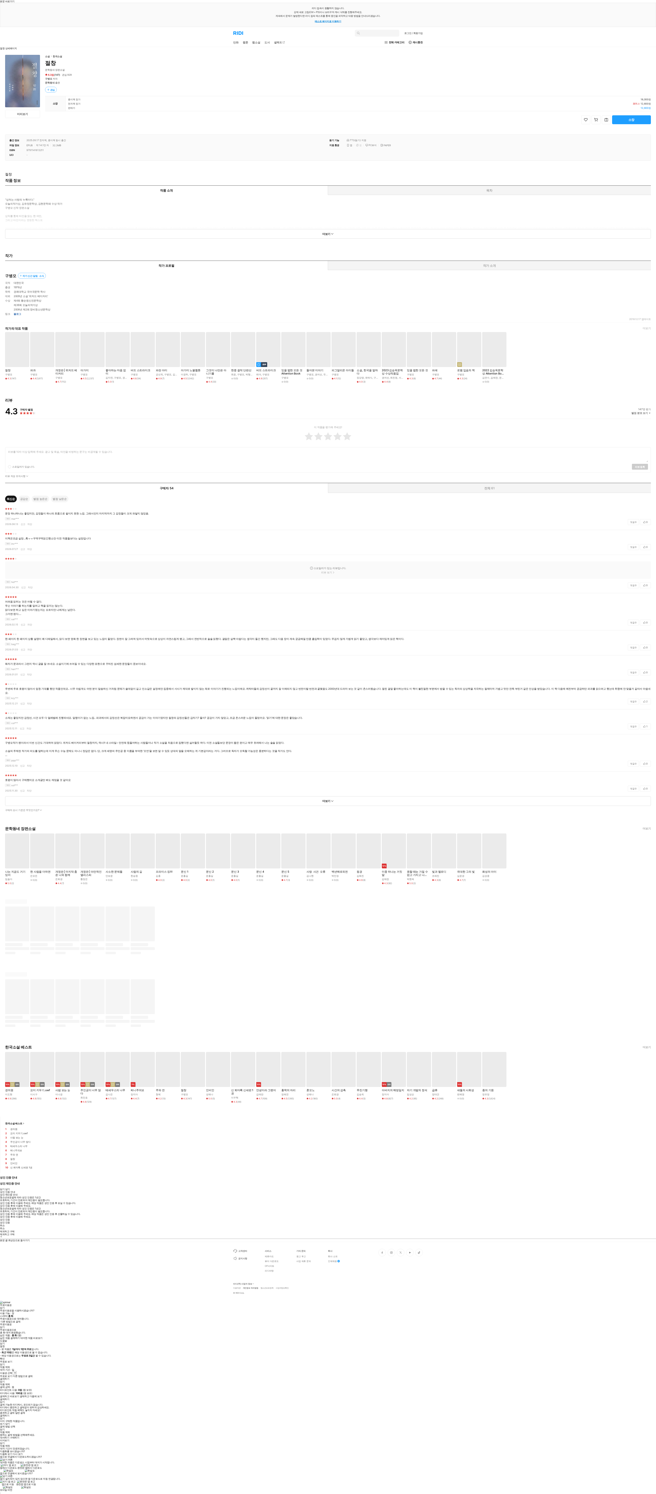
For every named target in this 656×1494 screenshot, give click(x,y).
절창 (8, 370)
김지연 (109, 377)
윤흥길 (184, 875)
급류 (435, 1090)
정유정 (485, 1094)
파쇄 (435, 370)
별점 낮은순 (60, 499)
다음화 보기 (6, 1454)
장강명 (360, 377)
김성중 (485, 875)
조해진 (435, 875)
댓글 (633, 522)
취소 (2, 1225)
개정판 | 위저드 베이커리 (66, 372)
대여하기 (4, 1437)
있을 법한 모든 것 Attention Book (291, 372)
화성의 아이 (489, 871)
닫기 (7, 1423)
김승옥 (360, 1094)
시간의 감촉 (339, 1090)
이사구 (33, 1094)
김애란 (494, 377)
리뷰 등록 (640, 466)
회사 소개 (332, 1256)
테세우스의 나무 (115, 1090)
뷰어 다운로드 (272, 1261)
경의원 (9, 1090)
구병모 (48, 78)
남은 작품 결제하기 (10, 1338)
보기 (2, 1423)
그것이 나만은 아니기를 (216, 372)
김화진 (360, 875)
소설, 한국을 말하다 (367, 372)
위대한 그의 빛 (466, 871)
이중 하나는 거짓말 (392, 873)
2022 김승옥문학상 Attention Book (492, 372)
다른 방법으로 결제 (10, 1321)
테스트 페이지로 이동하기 (328, 21)
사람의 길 (136, 871)
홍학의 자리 (288, 1090)
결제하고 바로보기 (9, 1396)
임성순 (410, 1094)
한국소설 (57, 56)
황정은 (84, 879)
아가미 (84, 370)
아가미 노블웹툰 (191, 370)
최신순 (11, 499)
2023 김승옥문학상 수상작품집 (392, 372)
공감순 (24, 499)
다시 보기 (18, 1454)
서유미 (402, 377)
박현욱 (410, 879)
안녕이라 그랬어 (266, 1090)
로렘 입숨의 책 (466, 370)
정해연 (285, 1094)
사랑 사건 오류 (315, 871)
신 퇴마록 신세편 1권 (242, 1092)
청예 (158, 1094)
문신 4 (260, 871)
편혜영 (460, 1094)
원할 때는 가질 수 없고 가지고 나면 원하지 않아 (417, 873)
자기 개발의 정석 (417, 1090)
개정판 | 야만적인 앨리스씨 (90, 873)
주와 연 (160, 1090)
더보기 (647, 328)
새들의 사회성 (465, 1090)
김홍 (158, 875)
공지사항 (242, 1258)
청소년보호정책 (267, 1288)
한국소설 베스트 (13, 1123)
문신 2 (210, 871)
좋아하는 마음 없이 (116, 372)
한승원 (134, 875)
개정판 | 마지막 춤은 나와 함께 (66, 873)
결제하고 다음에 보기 (31, 1396)
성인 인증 (5, 1219)
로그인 (413, 33)
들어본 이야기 (314, 370)
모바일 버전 (6, 1489)
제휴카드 (269, 1256)
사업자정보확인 (282, 1288)
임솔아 (8, 879)
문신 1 (184, 871)
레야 (258, 374)
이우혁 (234, 1097)
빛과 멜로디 (439, 871)
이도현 (8, 1094)
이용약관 (237, 1288)
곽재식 (368, 377)
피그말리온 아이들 (343, 370)
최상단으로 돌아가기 (19, 1240)
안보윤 (109, 875)
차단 (29, 524)
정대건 (435, 1094)
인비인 (210, 1090)
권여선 (126, 377)
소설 (47, 56)
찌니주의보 (137, 1090)
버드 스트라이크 (140, 370)
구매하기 (14, 1437)
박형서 (249, 374)
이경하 (184, 374)
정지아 (134, 1094)
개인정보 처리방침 (250, 1288)
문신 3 (235, 871)
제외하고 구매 (7, 1231)
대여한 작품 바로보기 (31, 1338)
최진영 (393, 377)
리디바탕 (269, 1270)
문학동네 (49, 82)
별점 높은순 (40, 499)
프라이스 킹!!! (164, 871)
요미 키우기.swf (40, 1090)
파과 (33, 370)
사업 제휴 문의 (303, 1261)
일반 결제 (20, 1412)
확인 (2, 1358)
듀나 (325, 374)
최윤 (233, 374)
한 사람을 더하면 (40, 871)
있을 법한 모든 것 (417, 370)
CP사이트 (269, 1266)
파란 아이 (161, 370)
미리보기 (22, 114)
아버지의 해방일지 (393, 1090)
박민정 (335, 875)
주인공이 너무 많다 (90, 1092)
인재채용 (332, 1261)
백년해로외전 (340, 871)
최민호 (84, 1097)
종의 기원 (488, 1090)
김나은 (109, 1094)
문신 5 (285, 871)
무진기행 (362, 1090)
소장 (631, 119)
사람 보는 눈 (62, 1090)
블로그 (17, 314)
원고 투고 (301, 1256)
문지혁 (502, 377)
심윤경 (460, 875)
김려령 (176, 374)
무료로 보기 (6, 1376)
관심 (52, 89)
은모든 (33, 875)
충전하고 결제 (7, 1412)
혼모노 (310, 1090)
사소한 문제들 (114, 871)
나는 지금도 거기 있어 (15, 873)
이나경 (59, 1094)
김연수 (485, 377)
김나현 (310, 875)
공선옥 (159, 374)
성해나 (209, 1094)
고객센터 (242, 1251)
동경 (359, 871)
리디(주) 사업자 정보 (242, 1284)
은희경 (59, 879)
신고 (23, 524)
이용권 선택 (6, 1373)
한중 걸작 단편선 (241, 370)
